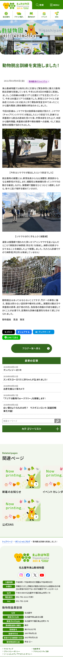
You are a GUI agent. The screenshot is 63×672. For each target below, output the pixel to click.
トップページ (7, 541)
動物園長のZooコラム (38, 81)
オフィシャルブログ (22, 541)
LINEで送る (12, 337)
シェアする (25, 331)
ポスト (10, 331)
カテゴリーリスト (31, 429)
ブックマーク (44, 331)
